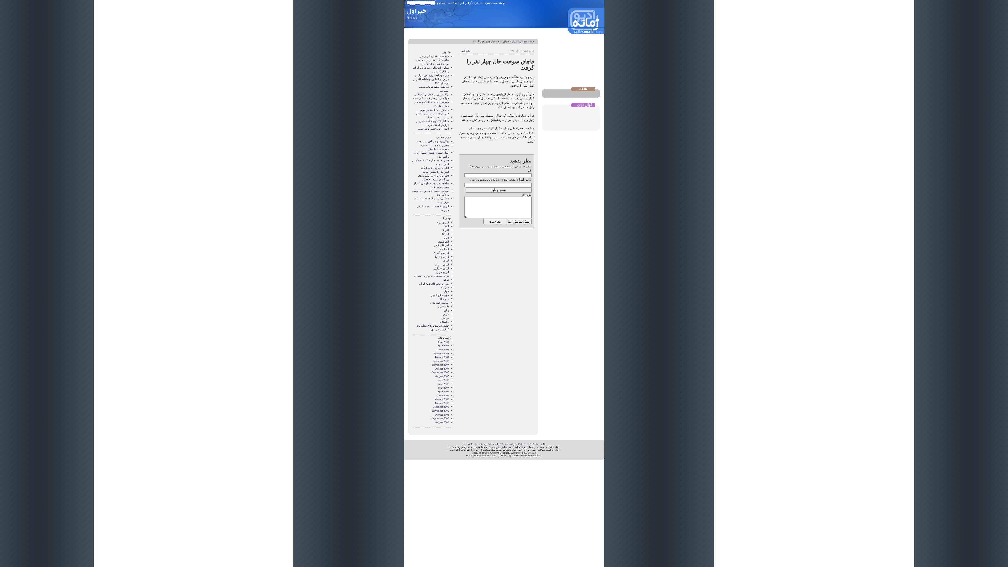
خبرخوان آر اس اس (471, 2)
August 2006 (442, 422)
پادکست (453, 2)
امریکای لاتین (441, 245)
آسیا (446, 226)
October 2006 (442, 414)
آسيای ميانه (443, 222)
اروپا (446, 237)
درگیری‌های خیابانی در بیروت (433, 141)
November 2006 (440, 410)
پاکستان (444, 321)
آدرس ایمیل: (524, 179)
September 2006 (440, 418)
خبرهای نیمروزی (439, 302)
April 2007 (443, 391)
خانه (532, 41)
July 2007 (443, 380)
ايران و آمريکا (441, 252)
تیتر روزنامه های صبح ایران (434, 283)
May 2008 (443, 341)
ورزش (445, 318)
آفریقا (445, 230)
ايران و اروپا (442, 256)
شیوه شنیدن (483, 444)
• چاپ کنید (466, 51)
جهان (446, 291)
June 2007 (443, 383)
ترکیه (446, 279)
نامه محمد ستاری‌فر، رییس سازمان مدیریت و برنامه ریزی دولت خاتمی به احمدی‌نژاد (432, 60)
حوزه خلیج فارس (439, 295)
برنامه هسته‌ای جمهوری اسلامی (431, 276)
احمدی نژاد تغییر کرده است (433, 128)
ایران (514, 41)
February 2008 (441, 353)
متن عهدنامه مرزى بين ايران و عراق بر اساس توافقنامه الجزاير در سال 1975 (431, 79)
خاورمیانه (444, 298)
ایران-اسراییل (441, 268)
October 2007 (442, 368)
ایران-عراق (442, 272)
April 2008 (443, 345)
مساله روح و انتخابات (437, 117)
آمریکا (445, 234)
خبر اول (523, 41)
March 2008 (442, 349)
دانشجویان (443, 306)
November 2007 (440, 364)
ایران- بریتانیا (441, 264)
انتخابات (444, 249)
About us (507, 444)
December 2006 (441, 406)
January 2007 (442, 403)
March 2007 (442, 395)
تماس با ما (468, 444)
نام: (529, 170)
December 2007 (441, 361)
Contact (518, 444)
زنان (446, 310)
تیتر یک (445, 287)
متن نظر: (526, 194)
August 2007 (442, 376)
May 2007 (443, 387)
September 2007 (440, 372)
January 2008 (442, 357)
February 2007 (441, 399)
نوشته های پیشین (495, 2)
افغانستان (443, 241)
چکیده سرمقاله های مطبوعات (432, 325)
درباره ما (496, 444)
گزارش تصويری (440, 329)
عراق (446, 314)
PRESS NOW (531, 444)
